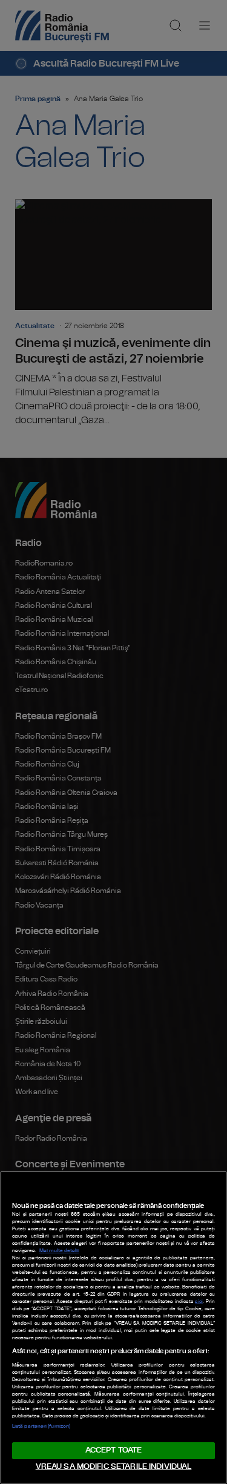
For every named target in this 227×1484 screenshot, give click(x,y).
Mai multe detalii (59, 1250)
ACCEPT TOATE (113, 1450)
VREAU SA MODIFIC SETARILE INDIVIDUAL (114, 1467)
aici (199, 1301)
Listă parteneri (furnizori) (41, 1426)
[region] (113, 1327)
